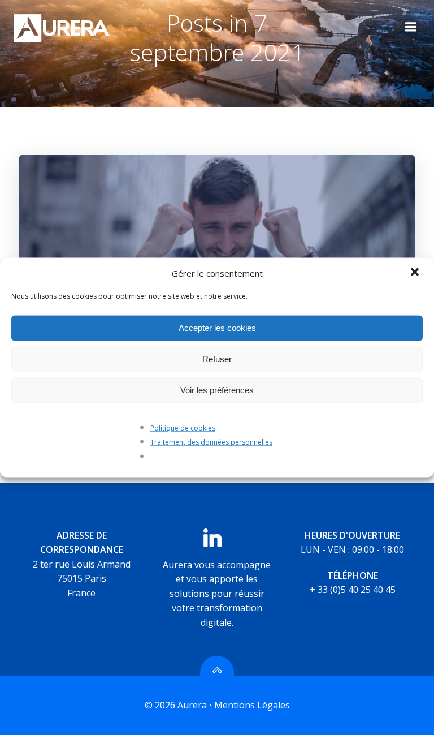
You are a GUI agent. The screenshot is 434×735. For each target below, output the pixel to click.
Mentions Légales (252, 705)
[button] (416, 273)
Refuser (217, 359)
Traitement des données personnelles (211, 442)
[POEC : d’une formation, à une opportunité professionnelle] (217, 239)
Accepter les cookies (217, 328)
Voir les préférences (217, 390)
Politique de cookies (182, 427)
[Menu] (410, 27)
